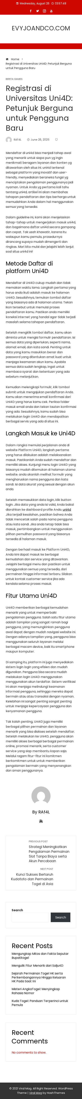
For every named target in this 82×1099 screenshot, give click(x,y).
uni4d (67, 509)
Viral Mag (35, 1093)
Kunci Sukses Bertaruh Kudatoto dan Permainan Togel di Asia (32, 876)
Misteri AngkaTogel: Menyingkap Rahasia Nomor (36, 991)
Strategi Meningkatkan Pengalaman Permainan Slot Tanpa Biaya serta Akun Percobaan (49, 851)
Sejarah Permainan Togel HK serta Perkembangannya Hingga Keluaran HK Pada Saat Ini (39, 977)
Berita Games (14, 79)
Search (17, 910)
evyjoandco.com (41, 28)
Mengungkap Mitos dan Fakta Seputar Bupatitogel (40, 956)
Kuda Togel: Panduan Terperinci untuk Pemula (40, 1003)
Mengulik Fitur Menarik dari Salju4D (37, 965)
